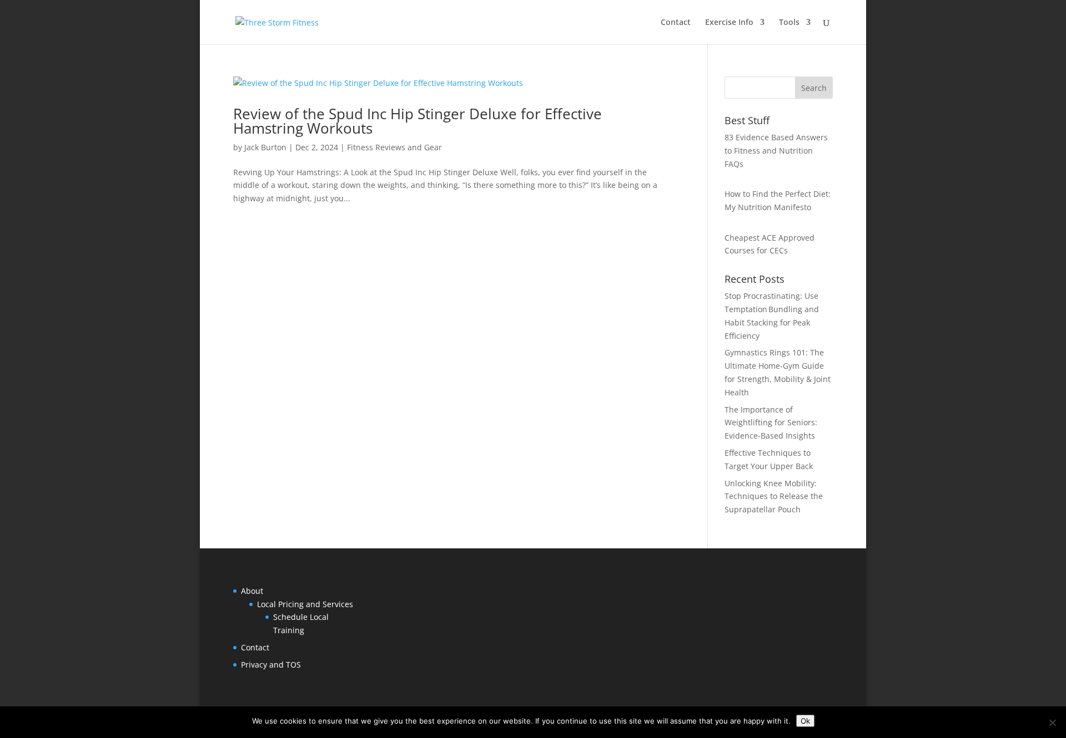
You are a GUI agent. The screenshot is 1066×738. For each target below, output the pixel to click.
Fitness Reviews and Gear (394, 147)
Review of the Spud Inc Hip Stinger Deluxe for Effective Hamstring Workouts (417, 121)
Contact (676, 22)
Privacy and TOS (271, 664)
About (252, 591)
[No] (1052, 722)
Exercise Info (729, 22)
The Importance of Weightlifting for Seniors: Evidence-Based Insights (771, 422)
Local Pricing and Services (305, 604)
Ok (805, 720)
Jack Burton (265, 147)
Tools (789, 22)
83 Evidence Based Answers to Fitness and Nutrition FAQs (776, 150)
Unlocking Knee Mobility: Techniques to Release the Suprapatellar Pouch (774, 496)
